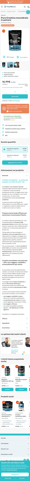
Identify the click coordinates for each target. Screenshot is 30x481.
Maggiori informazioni (12, 470)
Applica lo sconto (15, 2)
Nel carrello (15, 96)
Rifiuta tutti (8, 478)
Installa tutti (15, 474)
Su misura (22, 478)
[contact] (25, 7)
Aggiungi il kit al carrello (15, 162)
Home (3, 11)
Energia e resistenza (12, 11)
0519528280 (16, 100)
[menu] (2, 6)
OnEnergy (3, 15)
